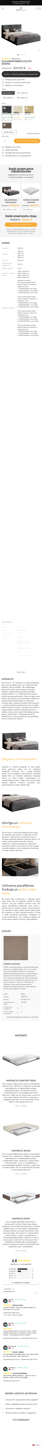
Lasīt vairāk (21, 1106)
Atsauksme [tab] (7, 1289)
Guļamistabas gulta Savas (10, 201)
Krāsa (4, 103)
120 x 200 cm (8, 93)
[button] (37, 1445)
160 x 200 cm (8, 98)
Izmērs (4, 89)
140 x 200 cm (22, 93)
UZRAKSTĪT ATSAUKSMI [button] (22, 1283)
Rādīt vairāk (21, 672)
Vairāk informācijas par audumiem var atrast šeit (22, 1017)
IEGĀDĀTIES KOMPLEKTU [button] (21, 225)
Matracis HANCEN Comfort (31, 201)
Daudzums (5, 136)
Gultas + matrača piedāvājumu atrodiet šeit (21, 74)
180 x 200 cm (22, 98)
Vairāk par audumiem (33, 133)
